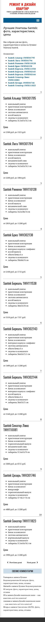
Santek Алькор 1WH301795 (21, 57)
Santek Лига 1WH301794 (20, 60)
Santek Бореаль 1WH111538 (22, 68)
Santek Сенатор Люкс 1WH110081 (19, 78)
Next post (31, 562)
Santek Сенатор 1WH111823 (22, 85)
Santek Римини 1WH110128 (22, 63)
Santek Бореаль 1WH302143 (22, 71)
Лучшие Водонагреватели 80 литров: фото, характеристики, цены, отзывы (18, 580)
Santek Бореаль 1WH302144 (22, 74)
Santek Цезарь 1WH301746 (21, 82)
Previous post (15, 562)
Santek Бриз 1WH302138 (20, 66)
